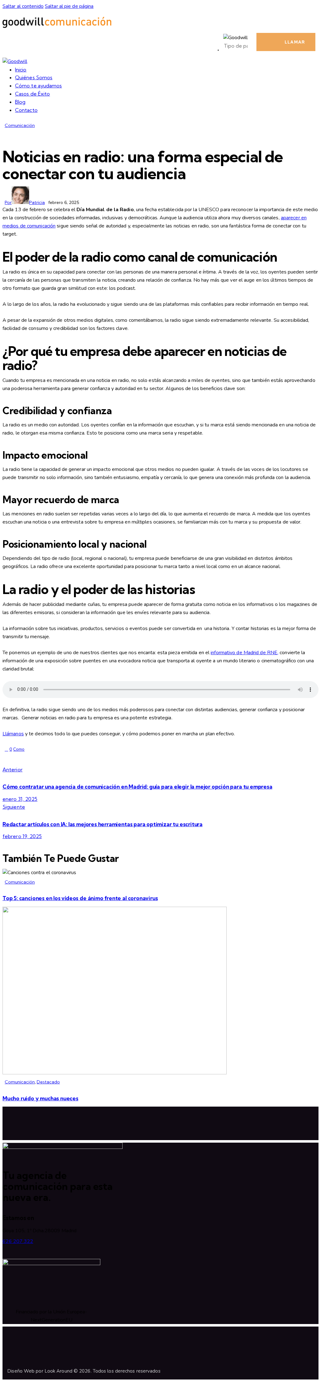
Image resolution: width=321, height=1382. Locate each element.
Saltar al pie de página (69, 6)
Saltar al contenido (23, 6)
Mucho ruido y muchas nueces (40, 1098)
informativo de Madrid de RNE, (244, 652)
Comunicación (20, 125)
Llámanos (13, 733)
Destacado (48, 1082)
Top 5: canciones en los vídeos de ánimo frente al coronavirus (80, 898)
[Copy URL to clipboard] (56, 759)
